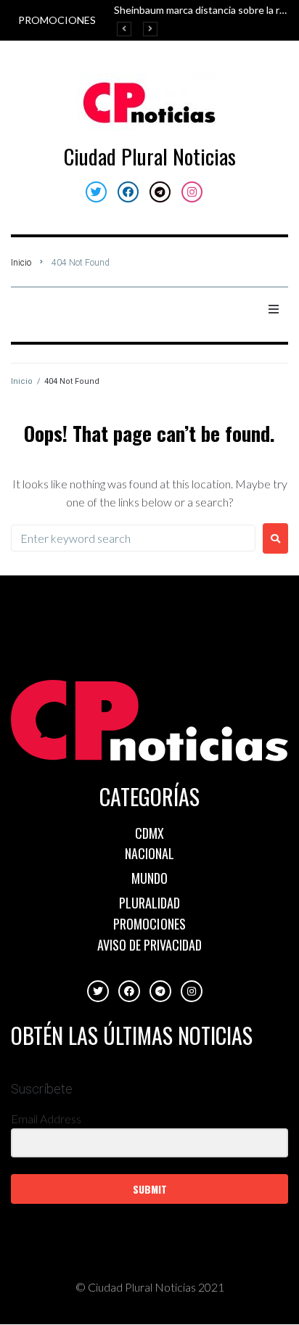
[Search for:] (133, 538)
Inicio (21, 263)
